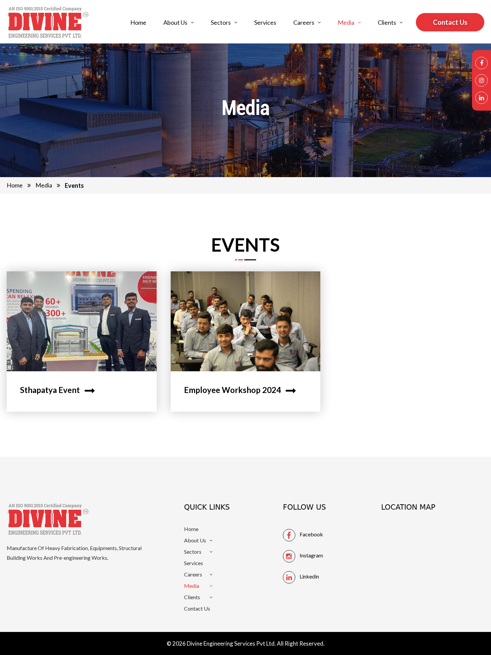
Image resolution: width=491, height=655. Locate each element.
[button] (178, 22)
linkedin (309, 576)
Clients (387, 22)
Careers (303, 22)
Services (265, 22)
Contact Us (197, 608)
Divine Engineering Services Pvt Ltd (231, 643)
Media (346, 22)
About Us (175, 22)
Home (138, 22)
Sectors (221, 22)
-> (90, 389)
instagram (311, 555)
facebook (311, 534)
